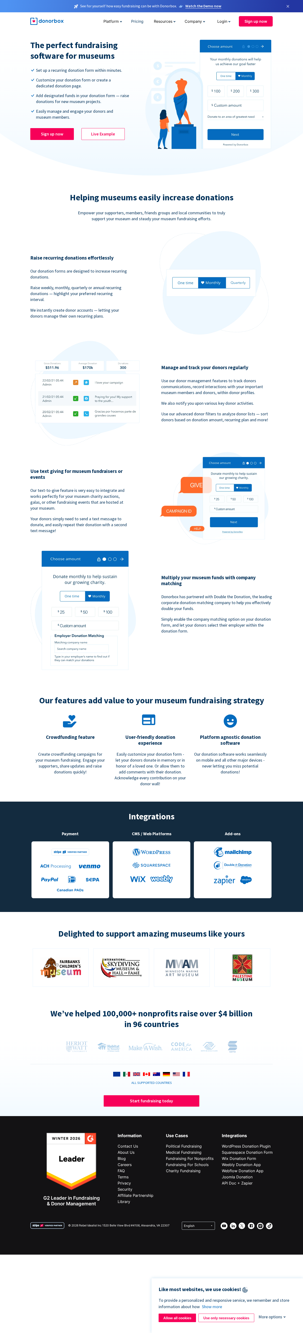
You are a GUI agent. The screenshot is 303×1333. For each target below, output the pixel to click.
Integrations (234, 1135)
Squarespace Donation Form (247, 1152)
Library (124, 1201)
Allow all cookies (177, 1318)
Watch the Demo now (203, 6)
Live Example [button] (103, 134)
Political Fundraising (184, 1146)
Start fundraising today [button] (151, 1101)
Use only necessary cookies (226, 1318)
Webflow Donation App (242, 1170)
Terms (123, 1177)
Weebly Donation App (241, 1164)
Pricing (137, 21)
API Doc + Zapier (237, 1183)
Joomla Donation (237, 1177)
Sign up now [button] (256, 21)
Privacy (124, 1183)
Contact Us (128, 1146)
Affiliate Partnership (135, 1195)
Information (130, 1135)
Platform (111, 21)
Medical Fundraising (183, 1152)
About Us (126, 1152)
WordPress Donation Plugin (246, 1146)
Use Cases (177, 1135)
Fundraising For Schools (187, 1164)
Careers (125, 1164)
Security (125, 1189)
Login (222, 21)
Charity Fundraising (183, 1170)
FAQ (121, 1170)
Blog (122, 1158)
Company (193, 21)
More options (270, 1317)
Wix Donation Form (239, 1158)
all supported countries (151, 1083)
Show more (212, 1306)
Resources (163, 21)
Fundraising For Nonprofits (190, 1158)
